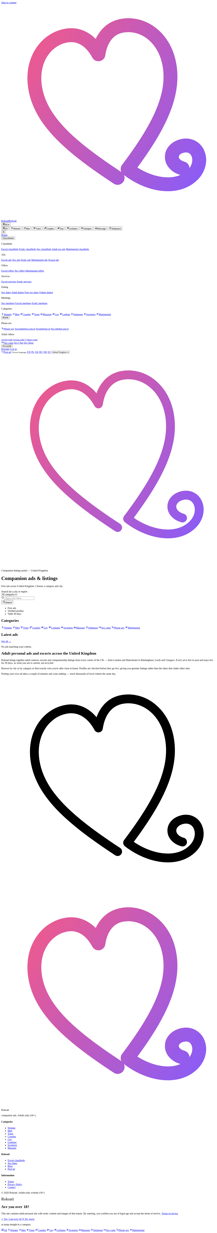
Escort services (8, 281)
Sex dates (6, 292)
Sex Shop (29, 343)
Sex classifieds (44, 249)
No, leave (28, 1219)
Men (17, 314)
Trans (37, 314)
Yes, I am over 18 (11, 1219)
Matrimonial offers (34, 270)
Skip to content (8, 2)
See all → (6, 641)
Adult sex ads (58, 249)
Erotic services (24, 281)
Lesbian (66, 314)
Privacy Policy (15, 1184)
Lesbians (12, 1142)
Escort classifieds (9, 249)
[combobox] (19, 598)
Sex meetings (8, 303)
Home (4, 235)
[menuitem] (5, 228)
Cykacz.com (31, 339)
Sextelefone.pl (43, 329)
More (5, 317)
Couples (27, 314)
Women (8, 314)
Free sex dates (31, 292)
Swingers (90, 314)
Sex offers (20, 270)
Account (7, 346)
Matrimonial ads (39, 260)
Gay (57, 314)
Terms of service (170, 1213)
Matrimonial (105, 314)
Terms (11, 1181)
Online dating (46, 292)
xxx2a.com (18, 339)
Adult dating (17, 292)
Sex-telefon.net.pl (59, 329)
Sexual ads (53, 260)
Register (5, 349)
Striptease (78, 314)
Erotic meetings (39, 303)
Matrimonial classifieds (77, 249)
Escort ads (6, 260)
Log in (13, 349)
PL (32, 352)
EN (29, 352)
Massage (47, 314)
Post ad (11, 1169)
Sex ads (16, 260)
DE (45, 352)
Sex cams (8, 343)
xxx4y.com (6, 339)
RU (41, 352)
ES (49, 352)
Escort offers (7, 270)
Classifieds (8, 238)
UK (37, 352)
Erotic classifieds (27, 249)
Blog (10, 1166)
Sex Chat (18, 343)
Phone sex (9, 329)
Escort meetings (23, 303)
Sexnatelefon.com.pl (25, 329)
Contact (11, 1187)
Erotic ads (26, 260)
